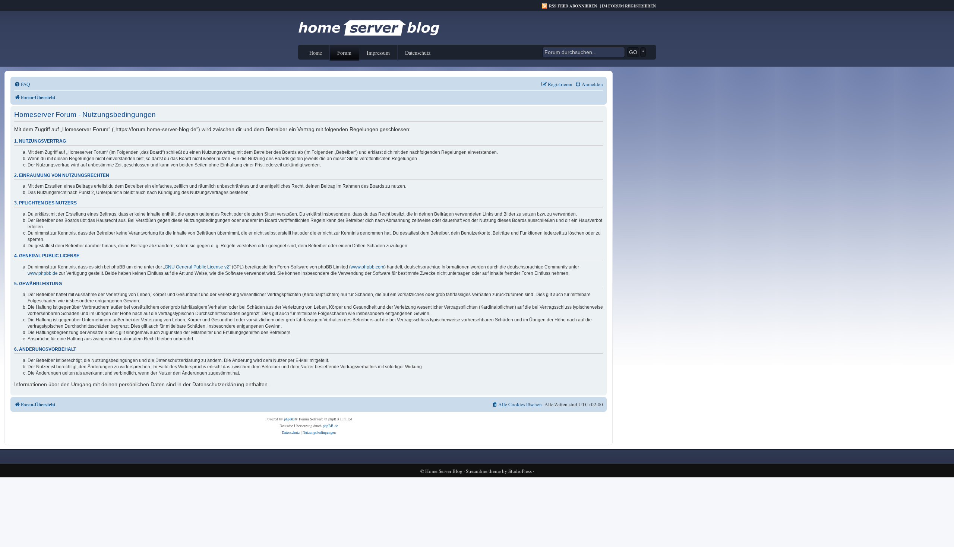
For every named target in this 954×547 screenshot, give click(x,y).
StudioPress (520, 471)
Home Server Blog (443, 471)
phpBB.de (330, 425)
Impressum (378, 52)
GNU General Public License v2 (197, 267)
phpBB (289, 419)
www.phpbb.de (43, 273)
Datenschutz (417, 52)
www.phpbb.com (367, 267)
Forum (344, 52)
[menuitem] (22, 84)
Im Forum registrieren (629, 6)
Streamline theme (483, 471)
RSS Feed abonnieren (573, 6)
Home (315, 52)
